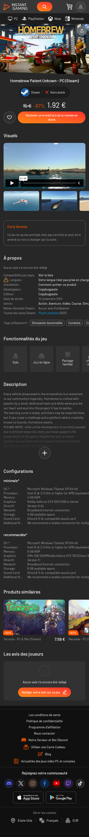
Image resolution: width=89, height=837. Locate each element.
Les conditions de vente (45, 715)
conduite (74, 323)
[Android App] (61, 798)
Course (76, 303)
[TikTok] (80, 783)
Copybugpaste (48, 289)
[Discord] (9, 783)
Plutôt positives (49, 313)
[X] (21, 783)
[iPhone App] (28, 798)
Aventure (55, 303)
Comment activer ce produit (57, 284)
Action (42, 303)
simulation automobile (47, 323)
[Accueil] (15, 7)
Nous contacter (44, 733)
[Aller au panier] (69, 7)
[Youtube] (56, 783)
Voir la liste (45, 275)
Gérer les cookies (44, 813)
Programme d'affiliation (45, 727)
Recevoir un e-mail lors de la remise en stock (52, 117)
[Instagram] (32, 783)
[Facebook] (44, 783)
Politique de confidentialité (44, 721)
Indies (66, 303)
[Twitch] (68, 783)
